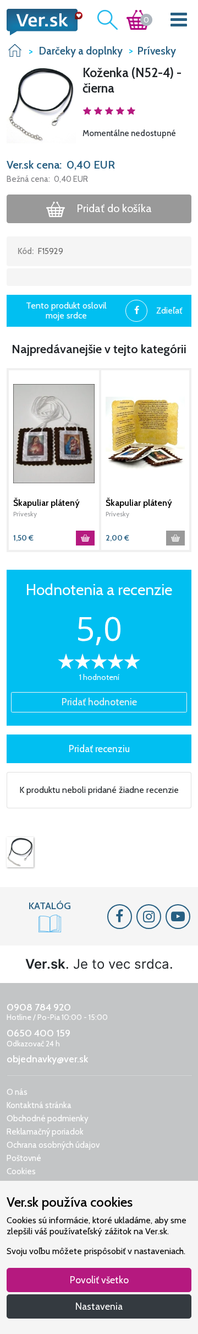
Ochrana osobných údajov (53, 1145)
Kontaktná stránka (39, 1105)
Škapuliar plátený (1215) (46, 503)
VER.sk (15, 50)
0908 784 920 (39, 1007)
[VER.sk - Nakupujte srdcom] (41, 22)
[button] (41, 104)
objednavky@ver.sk (47, 1059)
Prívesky (25, 514)
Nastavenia (99, 1306)
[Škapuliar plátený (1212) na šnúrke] (145, 434)
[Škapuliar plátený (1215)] (54, 434)
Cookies (21, 1171)
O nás (17, 1092)
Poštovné (24, 1158)
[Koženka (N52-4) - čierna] (20, 852)
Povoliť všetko (99, 1280)
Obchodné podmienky (48, 1119)
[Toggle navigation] (179, 21)
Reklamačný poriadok (45, 1132)
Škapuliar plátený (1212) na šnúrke (139, 503)
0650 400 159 (38, 1033)
